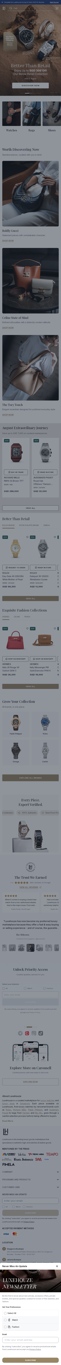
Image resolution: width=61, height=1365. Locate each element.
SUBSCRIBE (30, 1360)
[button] (35, 1349)
